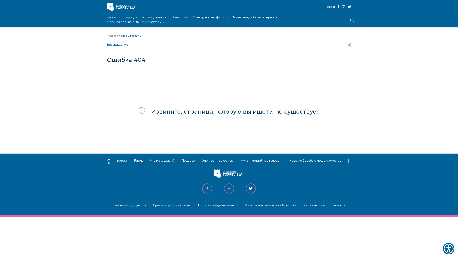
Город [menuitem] (129, 17)
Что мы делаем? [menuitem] (154, 17)
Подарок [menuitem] (178, 17)
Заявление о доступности (129, 205)
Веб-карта (338, 205)
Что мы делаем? (162, 160)
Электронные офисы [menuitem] (209, 17)
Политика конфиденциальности (217, 205)
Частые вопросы (314, 205)
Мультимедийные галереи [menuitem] (253, 17)
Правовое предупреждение (171, 205)
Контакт (330, 6)
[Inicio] (122, 7)
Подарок (188, 160)
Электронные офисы (217, 160)
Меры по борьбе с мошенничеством (316, 160)
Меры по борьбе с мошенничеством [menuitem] (134, 22)
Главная (111, 35)
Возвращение (117, 44)
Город (138, 160)
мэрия (122, 160)
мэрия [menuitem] (112, 17)
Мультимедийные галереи (261, 160)
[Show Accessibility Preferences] (448, 248)
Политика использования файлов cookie (271, 205)
